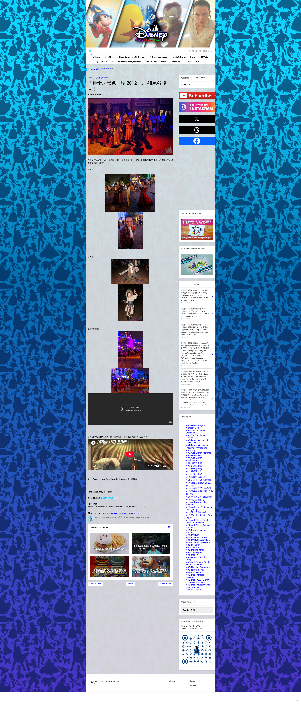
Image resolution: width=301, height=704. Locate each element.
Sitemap (192, 681)
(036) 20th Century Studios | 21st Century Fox (199, 563)
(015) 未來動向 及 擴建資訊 (198, 488)
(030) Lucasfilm (193, 545)
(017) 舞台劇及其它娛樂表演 (199, 497)
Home (97, 57)
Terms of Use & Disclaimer (155, 62)
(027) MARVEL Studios (196, 537)
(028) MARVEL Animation (198, 540)
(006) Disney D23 (194, 455)
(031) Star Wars (193, 547)
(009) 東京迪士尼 (194, 466)
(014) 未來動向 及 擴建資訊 (198, 480)
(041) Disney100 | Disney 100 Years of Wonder (197, 581)
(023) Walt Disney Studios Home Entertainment (198, 521)
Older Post (165, 584)
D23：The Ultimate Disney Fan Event (126, 62)
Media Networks (179, 57)
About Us (188, 62)
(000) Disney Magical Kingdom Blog (196, 426)
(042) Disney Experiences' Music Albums (198, 586)
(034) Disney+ (192, 555)
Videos (201, 62)
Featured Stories (193, 590)
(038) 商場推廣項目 (195, 570)
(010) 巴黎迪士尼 (194, 468)
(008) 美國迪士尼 (194, 463)
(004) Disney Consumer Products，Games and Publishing (197, 448)
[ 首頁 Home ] (172, 681)
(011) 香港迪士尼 (102, 78)
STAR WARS (103, 62)
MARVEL (204, 57)
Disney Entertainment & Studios (131, 57)
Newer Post (95, 584)
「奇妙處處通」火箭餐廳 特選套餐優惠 (108, 549)
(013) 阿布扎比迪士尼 (196, 477)
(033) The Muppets (195, 552)
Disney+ (193, 57)
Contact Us (175, 62)
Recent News (110, 57)
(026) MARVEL (193, 535)
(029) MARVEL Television (198, 542)
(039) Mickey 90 (193, 572)
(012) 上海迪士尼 (194, 474)
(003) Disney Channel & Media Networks (197, 441)
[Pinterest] (200, 51)
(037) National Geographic (198, 567)
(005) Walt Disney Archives (198, 453)
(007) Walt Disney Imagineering (194, 459)
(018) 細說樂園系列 (195, 499)
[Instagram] (193, 51)
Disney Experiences (159, 57)
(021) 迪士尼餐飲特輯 (196, 512)
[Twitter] (196, 51)
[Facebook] (189, 51)
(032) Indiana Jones (195, 550)
